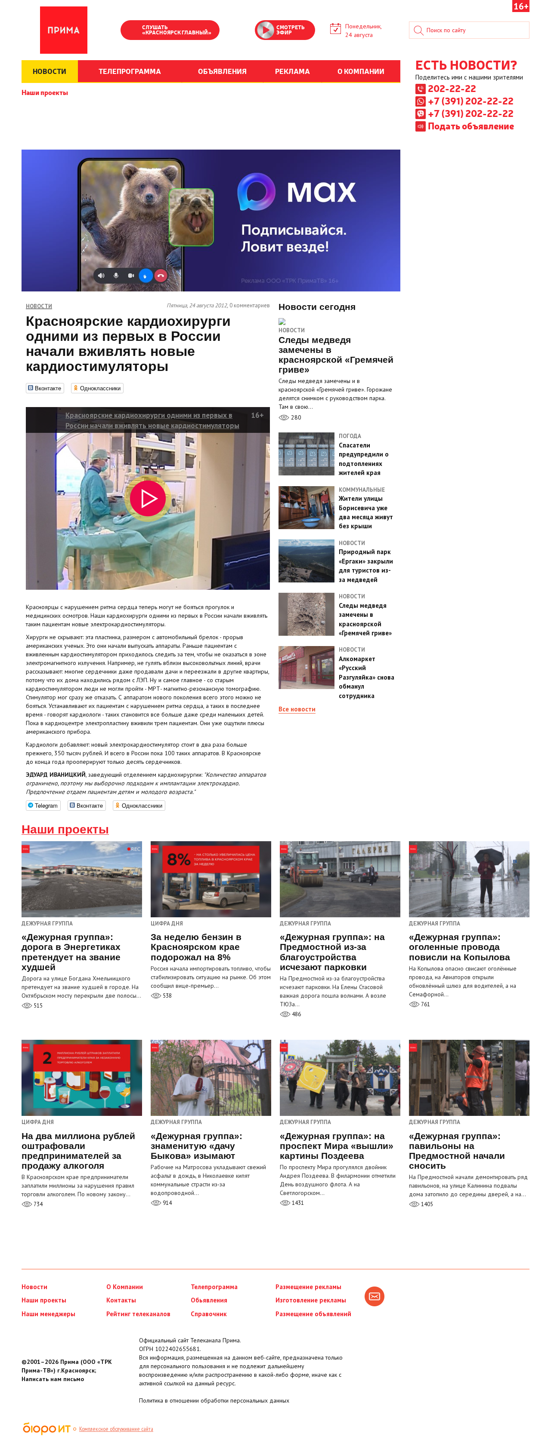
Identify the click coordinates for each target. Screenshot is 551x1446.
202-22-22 (452, 88)
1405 (426, 1204)
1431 (297, 1203)
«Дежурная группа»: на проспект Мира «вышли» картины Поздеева (336, 1146)
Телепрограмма (214, 1287)
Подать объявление (471, 125)
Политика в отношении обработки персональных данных (214, 1400)
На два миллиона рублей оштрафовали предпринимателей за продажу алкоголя (78, 1150)
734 (37, 1204)
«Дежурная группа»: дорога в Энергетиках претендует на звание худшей (71, 951)
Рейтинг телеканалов (138, 1314)
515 (37, 1005)
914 (166, 1203)
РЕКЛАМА (292, 71)
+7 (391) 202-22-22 (471, 100)
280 (295, 417)
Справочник (209, 1314)
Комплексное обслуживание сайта (116, 1429)
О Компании (124, 1287)
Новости (292, 330)
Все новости (297, 709)
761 (425, 1004)
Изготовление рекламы (311, 1300)
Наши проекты (45, 92)
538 (166, 995)
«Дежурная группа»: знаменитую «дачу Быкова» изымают (196, 1146)
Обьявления (209, 1300)
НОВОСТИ (49, 71)
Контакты (121, 1300)
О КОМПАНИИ (360, 71)
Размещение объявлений (313, 1314)
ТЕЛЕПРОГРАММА (130, 71)
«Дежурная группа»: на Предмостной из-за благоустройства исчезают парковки (332, 951)
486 (296, 1014)
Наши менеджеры (48, 1314)
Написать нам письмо (53, 1379)
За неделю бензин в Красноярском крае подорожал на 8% (196, 947)
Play (131, 31)
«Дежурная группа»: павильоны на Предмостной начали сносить (457, 1150)
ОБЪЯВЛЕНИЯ (222, 71)
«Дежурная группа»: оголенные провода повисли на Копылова (459, 947)
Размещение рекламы (308, 1287)
